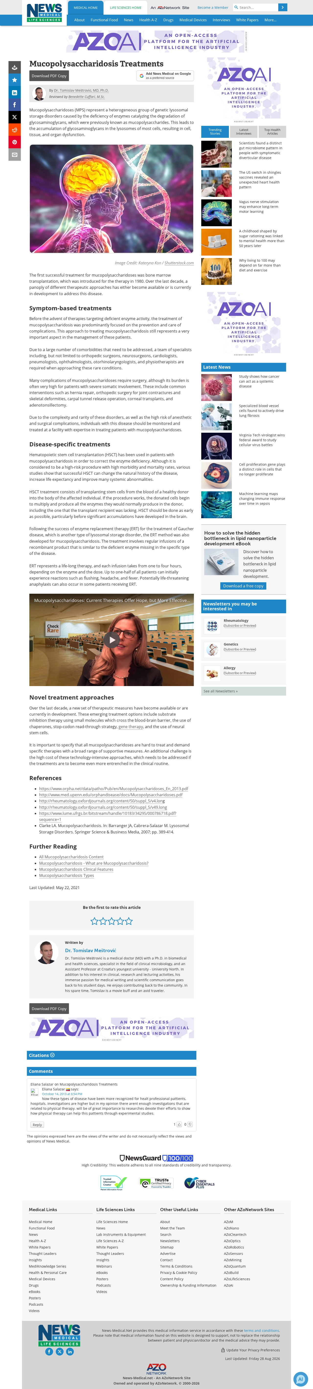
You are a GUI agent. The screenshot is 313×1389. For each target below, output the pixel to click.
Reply (37, 1124)
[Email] (15, 154)
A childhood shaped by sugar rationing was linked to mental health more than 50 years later (261, 238)
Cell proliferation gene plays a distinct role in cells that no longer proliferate (262, 469)
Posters (35, 1298)
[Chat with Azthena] (300, 1379)
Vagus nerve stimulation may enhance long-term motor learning (259, 206)
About (165, 1221)
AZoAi (228, 1285)
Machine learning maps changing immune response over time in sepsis (262, 498)
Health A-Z (37, 1240)
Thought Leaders (42, 1253)
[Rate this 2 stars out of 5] (103, 921)
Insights (35, 1260)
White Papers (40, 1247)
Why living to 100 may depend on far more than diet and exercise (260, 265)
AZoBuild (231, 1272)
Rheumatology (236, 620)
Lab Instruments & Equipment (121, 1234)
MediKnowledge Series (47, 1266)
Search (165, 1234)
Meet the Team (172, 1228)
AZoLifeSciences (237, 1279)
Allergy (229, 668)
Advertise (168, 1253)
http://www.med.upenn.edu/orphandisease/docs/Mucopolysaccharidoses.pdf (110, 794)
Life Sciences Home (125, 7)
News (33, 1234)
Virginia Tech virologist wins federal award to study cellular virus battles (262, 440)
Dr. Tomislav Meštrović (90, 950)
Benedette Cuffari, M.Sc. (86, 96)
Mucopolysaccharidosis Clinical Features (76, 869)
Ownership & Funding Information (188, 1285)
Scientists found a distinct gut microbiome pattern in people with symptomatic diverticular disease (260, 150)
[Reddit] (15, 129)
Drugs (34, 1285)
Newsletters (170, 1240)
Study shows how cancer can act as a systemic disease (259, 381)
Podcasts (36, 1304)
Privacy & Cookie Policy (178, 1272)
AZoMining (233, 1260)
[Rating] (15, 80)
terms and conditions (261, 1330)
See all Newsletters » (221, 691)
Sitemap (167, 1247)
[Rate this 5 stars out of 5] (128, 921)
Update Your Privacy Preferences (252, 1350)
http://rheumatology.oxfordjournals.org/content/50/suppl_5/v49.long (103, 807)
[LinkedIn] (15, 92)
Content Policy (171, 1279)
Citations (39, 1055)
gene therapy (131, 726)
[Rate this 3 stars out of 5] (111, 921)
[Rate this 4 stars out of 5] (120, 921)
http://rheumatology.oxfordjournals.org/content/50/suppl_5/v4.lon (101, 801)
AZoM (228, 1221)
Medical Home (86, 7)
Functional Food (42, 1228)
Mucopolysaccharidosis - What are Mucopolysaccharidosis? (93, 863)
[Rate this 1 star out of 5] (94, 921)
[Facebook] (15, 104)
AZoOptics (232, 1240)
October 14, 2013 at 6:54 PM (62, 1094)
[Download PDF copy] (15, 67)
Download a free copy (243, 586)
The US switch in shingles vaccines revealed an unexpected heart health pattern (260, 179)
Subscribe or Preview (240, 625)
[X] (15, 117)
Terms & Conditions (176, 1266)
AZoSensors (233, 1253)
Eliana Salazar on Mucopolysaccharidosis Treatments (74, 1084)
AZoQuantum (235, 1266)
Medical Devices (42, 1279)
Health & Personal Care (48, 1272)
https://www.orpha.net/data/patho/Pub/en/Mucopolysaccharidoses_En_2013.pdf (113, 788)
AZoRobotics (234, 1247)
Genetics (231, 644)
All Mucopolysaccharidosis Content (71, 857)
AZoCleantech (235, 1234)
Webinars (104, 1266)
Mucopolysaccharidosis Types (66, 875)
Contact (166, 1260)
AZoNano (231, 1228)
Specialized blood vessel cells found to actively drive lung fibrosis (261, 410)
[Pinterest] (15, 142)
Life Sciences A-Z (110, 1240)
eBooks (34, 1291)
